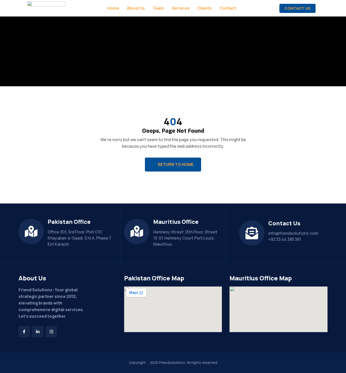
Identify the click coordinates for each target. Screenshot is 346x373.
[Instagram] (51, 331)
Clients (204, 8)
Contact (227, 8)
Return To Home (176, 164)
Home (113, 8)
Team (158, 8)
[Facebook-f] (24, 331)
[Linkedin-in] (38, 331)
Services (180, 8)
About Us (136, 8)
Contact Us (297, 8)
